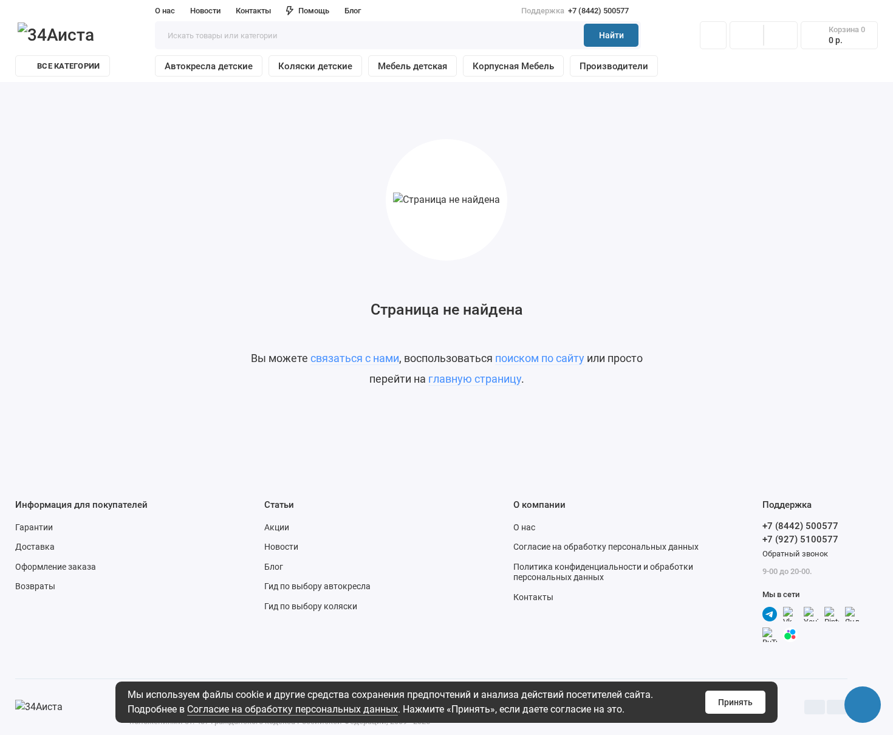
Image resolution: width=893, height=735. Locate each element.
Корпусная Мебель (513, 66)
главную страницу (474, 378)
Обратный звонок (795, 553)
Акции (276, 527)
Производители (614, 66)
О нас (524, 527)
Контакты (253, 10)
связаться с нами (354, 358)
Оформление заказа (55, 567)
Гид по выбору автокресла (317, 586)
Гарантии (34, 527)
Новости (205, 10)
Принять (735, 702)
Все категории (68, 65)
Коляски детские (315, 66)
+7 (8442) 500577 (575, 10)
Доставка (35, 547)
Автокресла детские (209, 66)
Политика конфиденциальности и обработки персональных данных (603, 572)
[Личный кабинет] (713, 35)
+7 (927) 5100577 (800, 539)
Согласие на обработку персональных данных (292, 709)
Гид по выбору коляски (310, 606)
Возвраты (35, 586)
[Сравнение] (746, 35)
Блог (352, 10)
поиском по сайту (539, 358)
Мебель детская (412, 66)
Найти (611, 35)
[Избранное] (780, 35)
